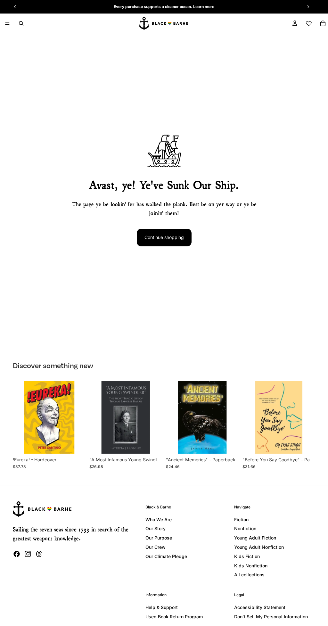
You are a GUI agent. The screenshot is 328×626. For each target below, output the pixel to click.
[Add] (75, 443)
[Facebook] (16, 554)
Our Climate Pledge (166, 556)
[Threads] (39, 554)
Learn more (203, 6)
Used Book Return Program (174, 616)
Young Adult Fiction (255, 537)
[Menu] (7, 23)
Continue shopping (164, 237)
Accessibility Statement (259, 607)
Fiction (241, 519)
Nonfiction (245, 528)
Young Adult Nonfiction (259, 547)
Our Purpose (158, 537)
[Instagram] (28, 554)
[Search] (21, 23)
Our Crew (155, 547)
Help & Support (161, 607)
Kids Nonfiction (250, 565)
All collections (249, 574)
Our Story (155, 528)
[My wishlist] (309, 23)
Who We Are (158, 519)
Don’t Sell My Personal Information (271, 616)
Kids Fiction (247, 556)
